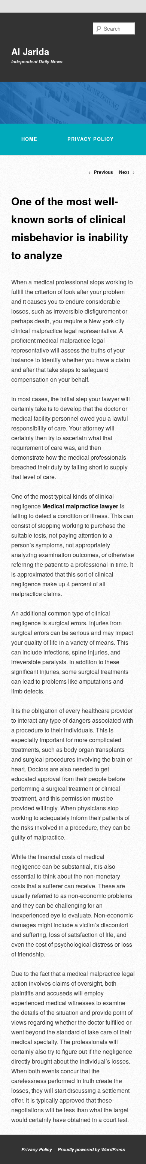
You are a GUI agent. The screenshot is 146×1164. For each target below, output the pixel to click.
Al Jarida (30, 51)
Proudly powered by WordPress (91, 1149)
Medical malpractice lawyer (80, 506)
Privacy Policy (90, 139)
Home (29, 139)
